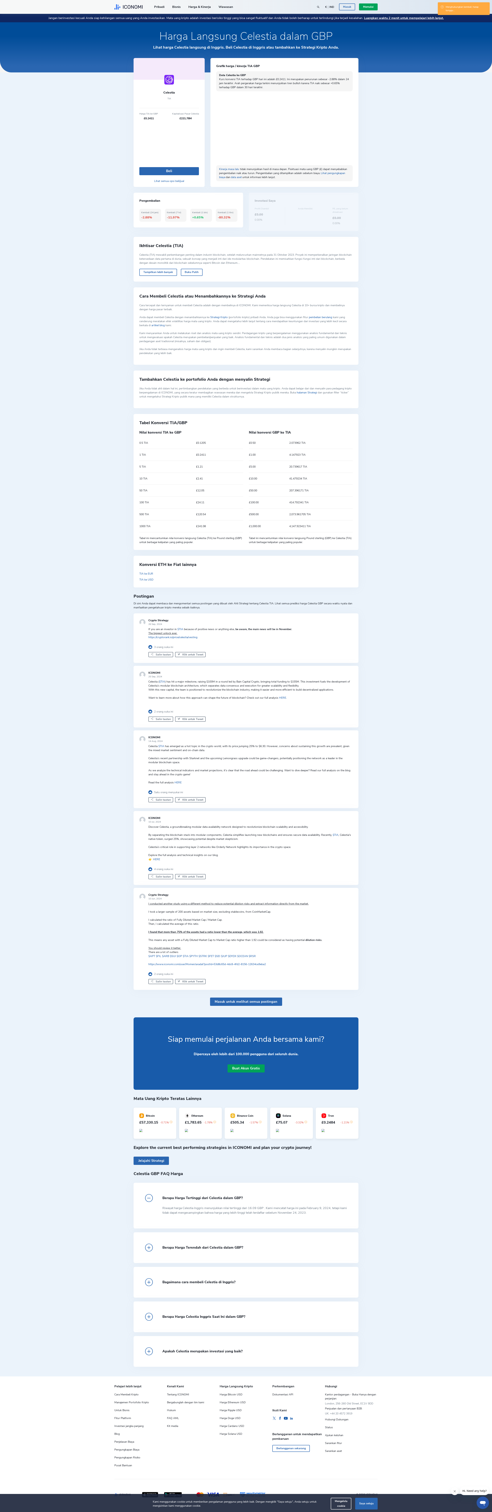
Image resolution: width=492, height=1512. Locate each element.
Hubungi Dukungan (336, 1419)
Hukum (171, 1410)
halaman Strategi (307, 392)
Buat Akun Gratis (246, 1068)
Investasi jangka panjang (129, 1426)
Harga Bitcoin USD (231, 1394)
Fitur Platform (122, 1418)
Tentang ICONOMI (178, 1394)
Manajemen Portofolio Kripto (131, 1402)
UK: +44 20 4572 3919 (338, 1413)
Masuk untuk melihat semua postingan (246, 1001)
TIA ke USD (146, 579)
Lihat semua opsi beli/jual (169, 181)
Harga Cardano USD (232, 1426)
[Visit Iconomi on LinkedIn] (291, 1418)
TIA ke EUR (146, 574)
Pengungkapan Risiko (127, 1457)
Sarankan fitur (333, 1443)
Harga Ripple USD (231, 1410)
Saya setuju (366, 1503)
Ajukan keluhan (334, 1435)
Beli (169, 171)
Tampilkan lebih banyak (158, 272)
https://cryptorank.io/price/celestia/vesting (172, 637)
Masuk (347, 7)
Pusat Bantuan (123, 1465)
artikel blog (158, 325)
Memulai (368, 7)
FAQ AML (173, 1418)
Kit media (172, 1426)
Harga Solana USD (231, 1434)
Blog (117, 1434)
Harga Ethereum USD (233, 1402)
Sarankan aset (333, 1451)
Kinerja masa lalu (229, 169)
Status (329, 1427)
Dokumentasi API (282, 1394)
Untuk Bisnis (122, 1410)
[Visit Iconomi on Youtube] (286, 1418)
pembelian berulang (320, 317)
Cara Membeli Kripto (126, 1394)
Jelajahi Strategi (151, 1160)
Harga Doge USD (230, 1418)
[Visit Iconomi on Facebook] (280, 1418)
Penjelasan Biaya (124, 1442)
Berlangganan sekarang (291, 1448)
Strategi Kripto (219, 317)
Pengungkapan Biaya (126, 1449)
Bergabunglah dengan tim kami (185, 1402)
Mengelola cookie (341, 1503)
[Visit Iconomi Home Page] (128, 7)
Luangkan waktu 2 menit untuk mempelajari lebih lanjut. (404, 18)
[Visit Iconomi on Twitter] (274, 1418)
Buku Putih (192, 272)
